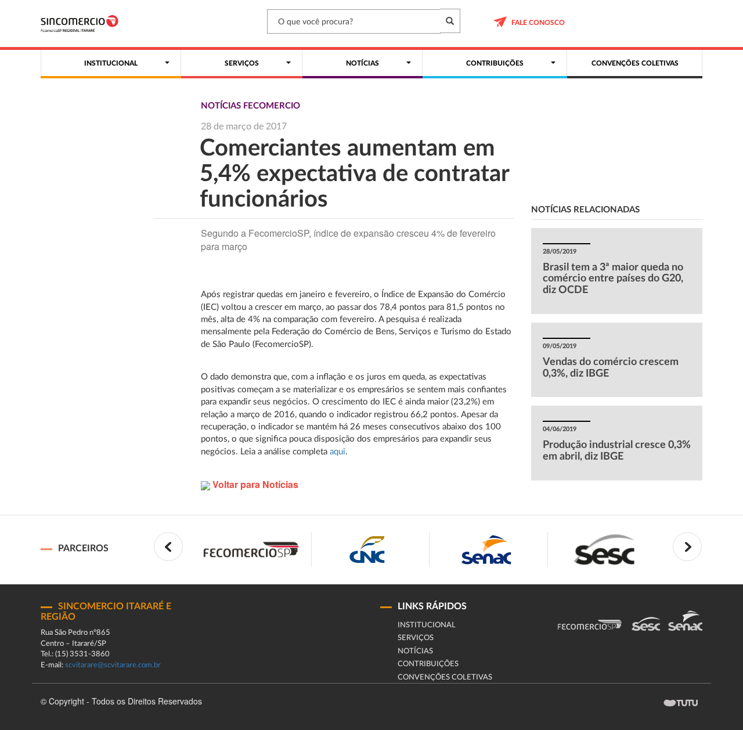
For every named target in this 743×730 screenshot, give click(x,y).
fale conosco (538, 22)
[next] (687, 546)
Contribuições (428, 664)
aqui (337, 451)
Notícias (415, 651)
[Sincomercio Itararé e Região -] (79, 23)
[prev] (168, 546)
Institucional (427, 625)
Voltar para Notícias (254, 484)
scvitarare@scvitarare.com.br (113, 665)
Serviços (416, 638)
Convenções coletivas (445, 677)
